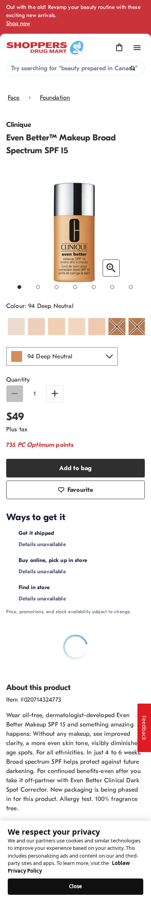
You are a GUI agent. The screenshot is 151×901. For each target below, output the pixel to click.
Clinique (18, 125)
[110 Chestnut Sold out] (116, 326)
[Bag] (119, 47)
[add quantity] (54, 393)
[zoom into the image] (111, 268)
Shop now (18, 23)
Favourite (80, 489)
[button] (62, 356)
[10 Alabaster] (96, 326)
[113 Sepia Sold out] (137, 326)
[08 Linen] (76, 326)
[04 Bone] (56, 326)
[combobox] (75, 68)
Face (14, 97)
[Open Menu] (137, 47)
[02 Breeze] (36, 326)
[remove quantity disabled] (14, 393)
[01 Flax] (16, 326)
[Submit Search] (133, 68)
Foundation (55, 97)
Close (75, 886)
